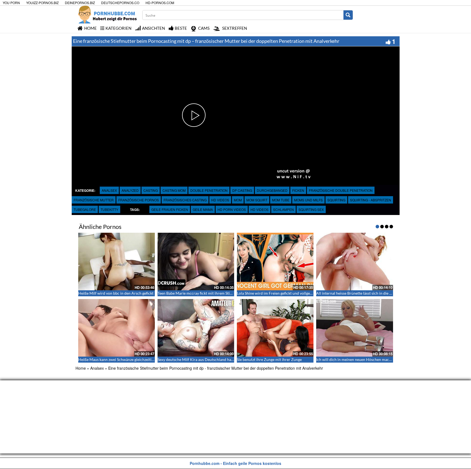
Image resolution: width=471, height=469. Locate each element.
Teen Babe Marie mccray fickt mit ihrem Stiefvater (200, 293)
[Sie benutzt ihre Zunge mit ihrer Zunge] (275, 328)
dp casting (242, 190)
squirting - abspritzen (370, 200)
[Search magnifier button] (348, 15)
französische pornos (138, 200)
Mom (238, 200)
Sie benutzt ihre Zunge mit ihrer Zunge (269, 359)
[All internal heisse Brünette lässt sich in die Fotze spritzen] (354, 261)
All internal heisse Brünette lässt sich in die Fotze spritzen (364, 293)
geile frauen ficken (169, 209)
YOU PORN (11, 2)
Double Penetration (209, 190)
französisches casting (185, 200)
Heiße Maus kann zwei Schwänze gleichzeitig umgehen (124, 359)
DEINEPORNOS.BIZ (80, 2)
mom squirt (256, 200)
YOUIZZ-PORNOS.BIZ (42, 2)
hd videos (259, 209)
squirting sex (311, 209)
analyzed (130, 190)
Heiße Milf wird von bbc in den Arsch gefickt (115, 293)
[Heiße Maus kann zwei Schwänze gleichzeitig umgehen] (116, 328)
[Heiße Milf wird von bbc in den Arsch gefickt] (116, 261)
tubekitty (109, 209)
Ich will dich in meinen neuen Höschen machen (355, 359)
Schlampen (283, 209)
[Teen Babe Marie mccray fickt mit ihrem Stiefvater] (196, 261)
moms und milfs (308, 200)
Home (81, 368)
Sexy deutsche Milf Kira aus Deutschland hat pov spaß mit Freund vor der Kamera (226, 359)
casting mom (174, 190)
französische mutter (94, 200)
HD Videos (220, 200)
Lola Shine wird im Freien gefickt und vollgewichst (279, 293)
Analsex (109, 190)
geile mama (203, 209)
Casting (150, 190)
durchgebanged (272, 190)
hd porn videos (232, 209)
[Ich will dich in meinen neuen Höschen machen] (354, 328)
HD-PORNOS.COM (160, 2)
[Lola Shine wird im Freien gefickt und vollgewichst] (275, 261)
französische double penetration (341, 190)
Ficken (298, 190)
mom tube (280, 200)
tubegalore (85, 209)
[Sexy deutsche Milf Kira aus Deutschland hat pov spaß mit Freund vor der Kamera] (196, 328)
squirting (336, 200)
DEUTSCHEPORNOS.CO (120, 2)
